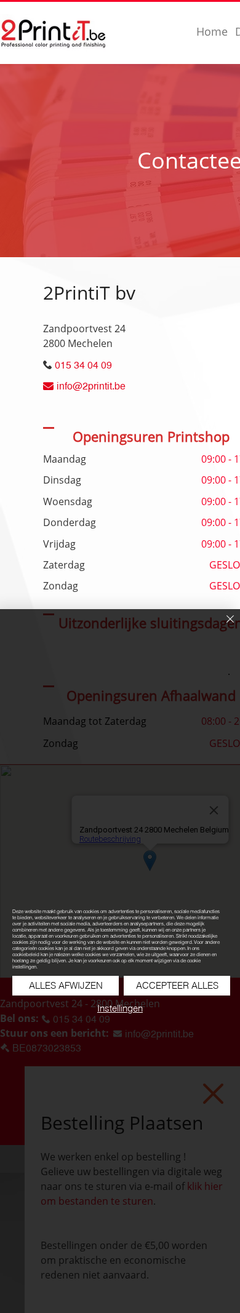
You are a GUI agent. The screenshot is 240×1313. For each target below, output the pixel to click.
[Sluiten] (223, 626)
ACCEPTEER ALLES (177, 985)
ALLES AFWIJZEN (66, 985)
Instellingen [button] (120, 1008)
